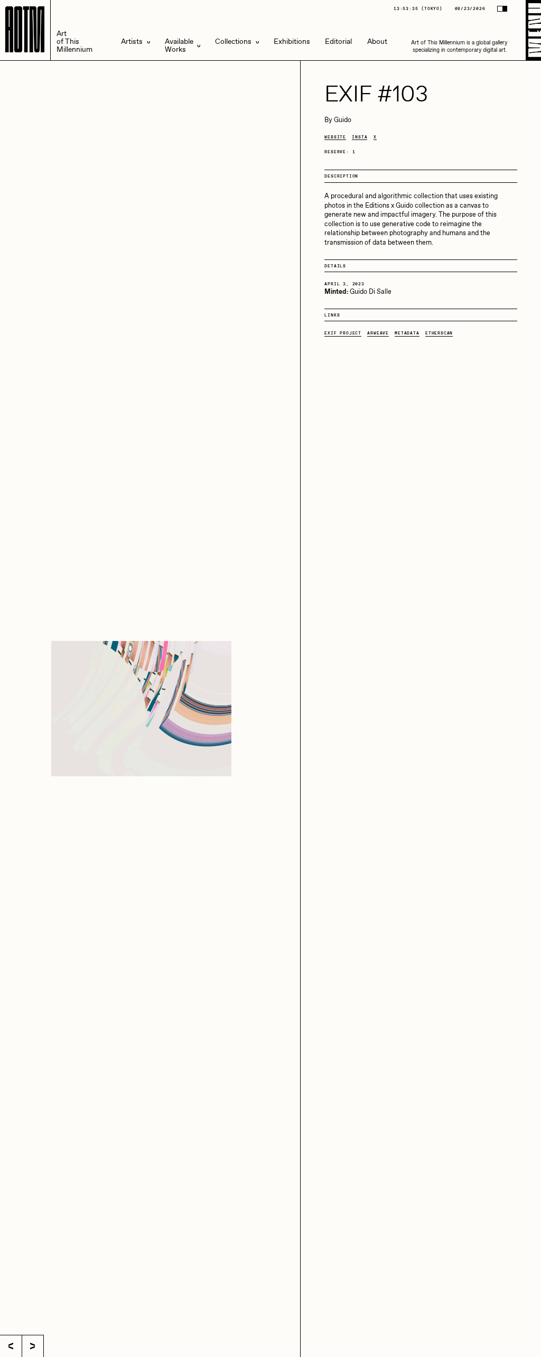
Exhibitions (292, 42)
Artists (132, 42)
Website (335, 137)
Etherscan (439, 333)
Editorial (338, 42)
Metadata (407, 333)
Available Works (179, 46)
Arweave (378, 333)
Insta (359, 137)
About (377, 42)
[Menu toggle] (533, 30)
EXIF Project (342, 333)
